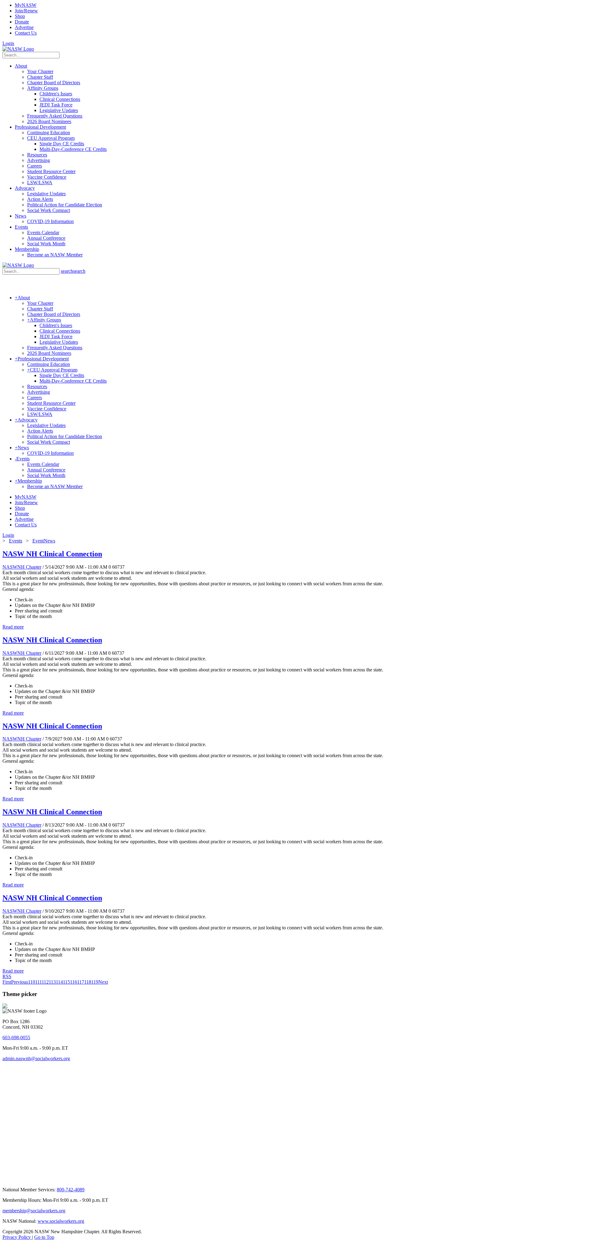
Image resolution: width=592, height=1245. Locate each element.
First (6, 982)
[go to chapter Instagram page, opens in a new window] (97, 1179)
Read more (13, 626)
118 (87, 982)
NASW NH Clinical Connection (52, 554)
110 (31, 982)
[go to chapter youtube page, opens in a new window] (28, 1179)
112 (45, 982)
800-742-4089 (70, 1189)
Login (8, 43)
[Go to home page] (18, 49)
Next (103, 982)
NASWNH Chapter (21, 567)
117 (80, 982)
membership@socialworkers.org (33, 1210)
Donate (22, 21)
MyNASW (25, 5)
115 (66, 982)
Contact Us (26, 32)
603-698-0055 (16, 1037)
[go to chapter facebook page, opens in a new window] (13, 1179)
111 (38, 982)
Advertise (24, 27)
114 (59, 982)
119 (94, 982)
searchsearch (73, 271)
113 (52, 982)
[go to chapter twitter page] (6, 1179)
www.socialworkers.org (61, 1221)
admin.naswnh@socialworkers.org (36, 1058)
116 (73, 982)
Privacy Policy (17, 1237)
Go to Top (44, 1237)
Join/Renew (26, 10)
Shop (20, 16)
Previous (19, 982)
